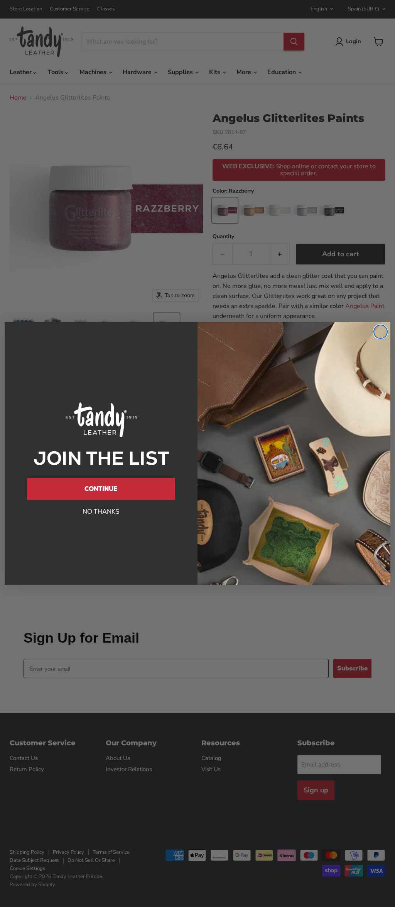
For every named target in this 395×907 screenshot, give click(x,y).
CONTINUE (101, 489)
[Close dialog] (380, 331)
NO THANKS (101, 512)
